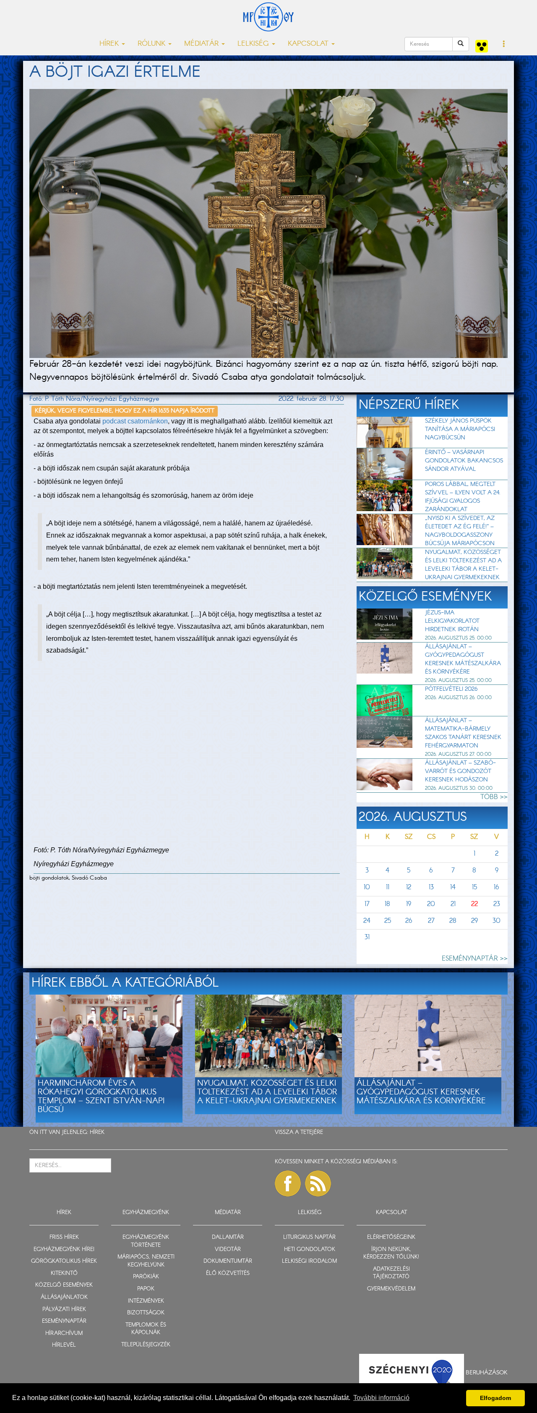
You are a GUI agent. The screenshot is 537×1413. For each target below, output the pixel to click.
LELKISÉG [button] (254, 44)
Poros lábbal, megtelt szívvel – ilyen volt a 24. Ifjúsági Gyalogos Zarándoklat (463, 497)
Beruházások (487, 1372)
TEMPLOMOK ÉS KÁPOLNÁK (145, 1329)
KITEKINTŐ (64, 1273)
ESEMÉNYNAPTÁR (64, 1321)
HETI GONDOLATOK (309, 1250)
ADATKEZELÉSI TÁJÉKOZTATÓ (391, 1273)
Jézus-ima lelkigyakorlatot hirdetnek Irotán (452, 621)
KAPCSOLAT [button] (309, 44)
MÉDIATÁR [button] (202, 44)
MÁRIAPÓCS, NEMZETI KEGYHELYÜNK (146, 1261)
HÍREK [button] (110, 44)
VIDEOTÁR (228, 1250)
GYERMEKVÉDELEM (391, 1289)
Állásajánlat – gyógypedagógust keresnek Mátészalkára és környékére (463, 659)
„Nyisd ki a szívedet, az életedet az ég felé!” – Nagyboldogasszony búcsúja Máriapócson (460, 531)
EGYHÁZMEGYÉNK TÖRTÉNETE (146, 1241)
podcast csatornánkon (135, 421)
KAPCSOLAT (391, 1213)
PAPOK (145, 1289)
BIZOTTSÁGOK (145, 1313)
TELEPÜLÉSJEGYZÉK (145, 1345)
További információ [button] (381, 1397)
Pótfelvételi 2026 (451, 689)
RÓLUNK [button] (152, 44)
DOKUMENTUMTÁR (227, 1261)
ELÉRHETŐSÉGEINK (391, 1237)
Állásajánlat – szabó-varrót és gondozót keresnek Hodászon (460, 771)
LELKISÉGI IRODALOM (309, 1261)
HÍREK (97, 1132)
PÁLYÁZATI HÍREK (64, 1310)
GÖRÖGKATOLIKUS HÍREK (64, 1261)
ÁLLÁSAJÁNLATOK (64, 1297)
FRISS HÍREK (64, 1237)
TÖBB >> (494, 797)
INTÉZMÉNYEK (146, 1301)
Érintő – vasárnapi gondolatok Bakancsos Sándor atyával (464, 460)
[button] (504, 44)
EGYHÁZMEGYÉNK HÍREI (64, 1250)
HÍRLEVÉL (64, 1345)
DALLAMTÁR (228, 1237)
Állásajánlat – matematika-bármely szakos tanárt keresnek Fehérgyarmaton (463, 733)
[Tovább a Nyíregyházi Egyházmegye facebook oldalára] (288, 1183)
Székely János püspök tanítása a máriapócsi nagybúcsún (460, 429)
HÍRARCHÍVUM (64, 1333)
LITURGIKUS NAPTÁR (309, 1237)
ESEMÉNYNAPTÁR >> (475, 959)
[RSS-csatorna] (318, 1183)
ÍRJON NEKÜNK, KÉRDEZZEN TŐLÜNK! (391, 1254)
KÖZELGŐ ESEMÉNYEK (64, 1285)
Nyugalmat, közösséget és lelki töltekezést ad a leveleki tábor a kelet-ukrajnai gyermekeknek (463, 565)
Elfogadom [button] (495, 1398)
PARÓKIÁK (146, 1277)
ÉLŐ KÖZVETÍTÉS (228, 1273)
